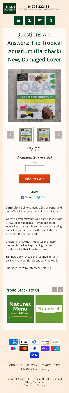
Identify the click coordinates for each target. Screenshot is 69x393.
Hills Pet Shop (33, 379)
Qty (34, 163)
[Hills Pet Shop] (34, 8)
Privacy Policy (50, 365)
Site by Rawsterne (34, 382)
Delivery (31, 365)
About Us (15, 365)
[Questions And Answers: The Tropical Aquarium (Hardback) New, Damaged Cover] (26, 135)
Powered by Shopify (34, 385)
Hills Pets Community (34, 369)
